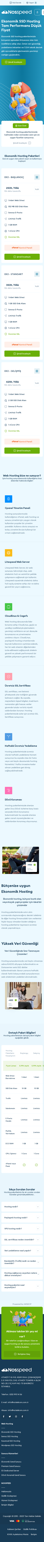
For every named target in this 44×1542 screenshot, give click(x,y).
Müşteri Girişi (37, 12)
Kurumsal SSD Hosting (10, 1441)
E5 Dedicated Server (10, 1470)
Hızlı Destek (16, 3)
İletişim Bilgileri (7, 1505)
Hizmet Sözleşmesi (9, 1500)
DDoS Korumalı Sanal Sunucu (13, 1475)
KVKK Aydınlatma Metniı (17, 1534)
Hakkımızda (6, 1491)
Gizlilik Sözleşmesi (8, 1496)
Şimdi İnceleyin (15, 62)
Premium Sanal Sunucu (10, 1466)
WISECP (27, 1304)
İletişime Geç (24, 1354)
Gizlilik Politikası (30, 1529)
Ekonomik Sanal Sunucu (11, 1462)
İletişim (34, 1534)
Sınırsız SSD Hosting (9, 1436)
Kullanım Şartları (14, 1529)
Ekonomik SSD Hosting (11, 1432)
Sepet (32, 3)
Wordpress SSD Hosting (11, 1445)
